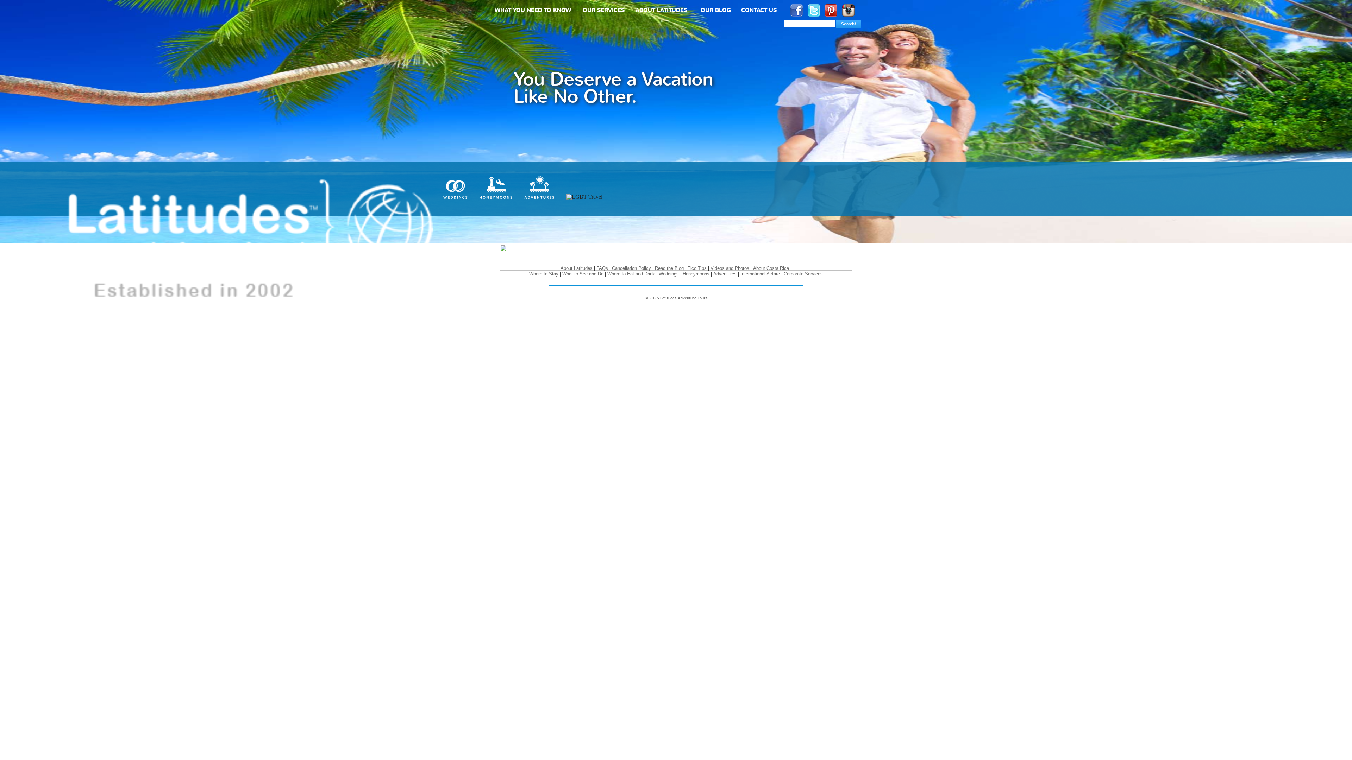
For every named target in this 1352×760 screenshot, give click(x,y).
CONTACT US (759, 10)
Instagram (848, 10)
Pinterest (831, 10)
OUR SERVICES (604, 10)
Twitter (814, 10)
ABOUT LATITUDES (661, 10)
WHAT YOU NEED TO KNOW (533, 10)
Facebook (796, 10)
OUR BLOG (716, 10)
